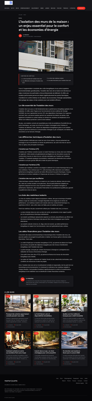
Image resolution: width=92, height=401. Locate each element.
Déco (17, 8)
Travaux (65, 8)
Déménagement (25, 8)
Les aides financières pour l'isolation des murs (59, 80)
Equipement (35, 8)
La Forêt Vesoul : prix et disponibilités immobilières (43, 315)
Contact (81, 8)
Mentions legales (80, 383)
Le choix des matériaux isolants (56, 78)
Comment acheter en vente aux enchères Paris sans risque (16, 352)
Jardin (47, 8)
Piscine (59, 8)
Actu (12, 8)
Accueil (7, 8)
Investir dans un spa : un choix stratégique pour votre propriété (45, 352)
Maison (53, 8)
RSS (86, 383)
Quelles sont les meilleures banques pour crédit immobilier (73, 315)
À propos (72, 8)
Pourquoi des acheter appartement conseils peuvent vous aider (17, 315)
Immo (42, 8)
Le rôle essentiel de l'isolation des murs (32, 78)
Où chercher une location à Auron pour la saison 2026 (71, 352)
